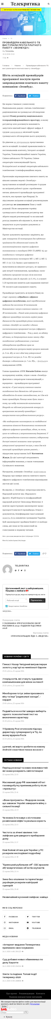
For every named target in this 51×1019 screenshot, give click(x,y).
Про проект (11, 993)
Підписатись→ (37, 600)
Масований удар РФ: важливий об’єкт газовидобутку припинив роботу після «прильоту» (24, 785)
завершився (16, 132)
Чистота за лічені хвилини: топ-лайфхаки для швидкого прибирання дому (23, 835)
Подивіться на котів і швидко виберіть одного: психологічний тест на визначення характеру (24, 714)
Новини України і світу (16, 657)
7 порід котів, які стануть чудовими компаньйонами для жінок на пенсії (22, 680)
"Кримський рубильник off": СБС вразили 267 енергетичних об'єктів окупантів (25, 866)
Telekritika (9, 51)
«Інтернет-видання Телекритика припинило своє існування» (21, 946)
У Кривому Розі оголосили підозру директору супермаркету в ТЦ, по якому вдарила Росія (22, 732)
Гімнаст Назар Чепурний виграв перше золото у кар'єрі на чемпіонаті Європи (24, 666)
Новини (4, 38)
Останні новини (13, 760)
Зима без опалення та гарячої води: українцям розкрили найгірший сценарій (22, 882)
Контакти (40, 993)
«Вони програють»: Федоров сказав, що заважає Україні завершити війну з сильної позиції (24, 803)
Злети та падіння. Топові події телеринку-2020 (19, 976)
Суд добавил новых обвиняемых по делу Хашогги (22, 961)
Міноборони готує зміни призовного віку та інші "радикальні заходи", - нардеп (23, 696)
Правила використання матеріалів (25, 996)
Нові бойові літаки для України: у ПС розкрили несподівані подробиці (22, 852)
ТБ (11, 38)
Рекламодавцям (26, 993)
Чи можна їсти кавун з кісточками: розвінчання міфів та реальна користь (24, 819)
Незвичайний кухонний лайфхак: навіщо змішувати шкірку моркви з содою (25, 899)
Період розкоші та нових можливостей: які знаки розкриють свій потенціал (25, 769)
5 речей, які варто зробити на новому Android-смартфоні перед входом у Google (23, 749)
